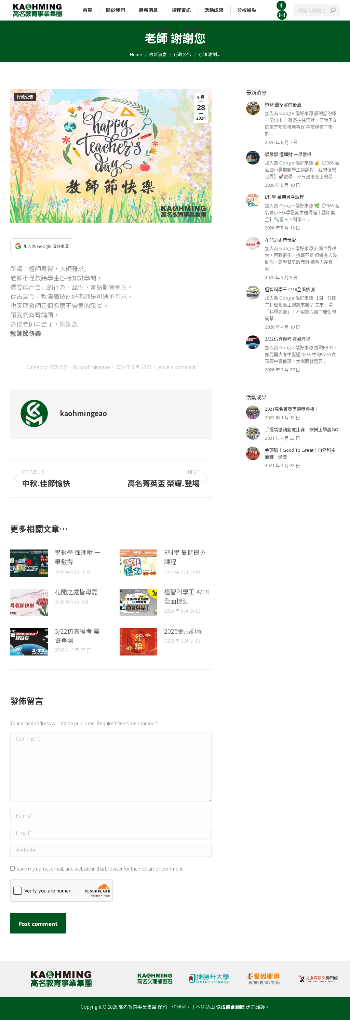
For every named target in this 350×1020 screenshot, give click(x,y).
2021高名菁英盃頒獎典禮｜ (292, 409)
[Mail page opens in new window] (282, 15)
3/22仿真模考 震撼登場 (77, 635)
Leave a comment (176, 366)
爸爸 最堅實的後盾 (283, 105)
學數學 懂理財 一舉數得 (77, 557)
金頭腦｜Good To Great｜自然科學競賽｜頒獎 (300, 453)
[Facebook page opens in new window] (281, 5)
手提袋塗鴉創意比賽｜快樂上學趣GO (301, 429)
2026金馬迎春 (183, 630)
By (91, 366)
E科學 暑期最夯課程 (185, 557)
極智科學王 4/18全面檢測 (186, 596)
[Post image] (29, 563)
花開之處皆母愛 (76, 591)
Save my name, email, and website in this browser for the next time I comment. (100, 868)
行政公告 (25, 97)
